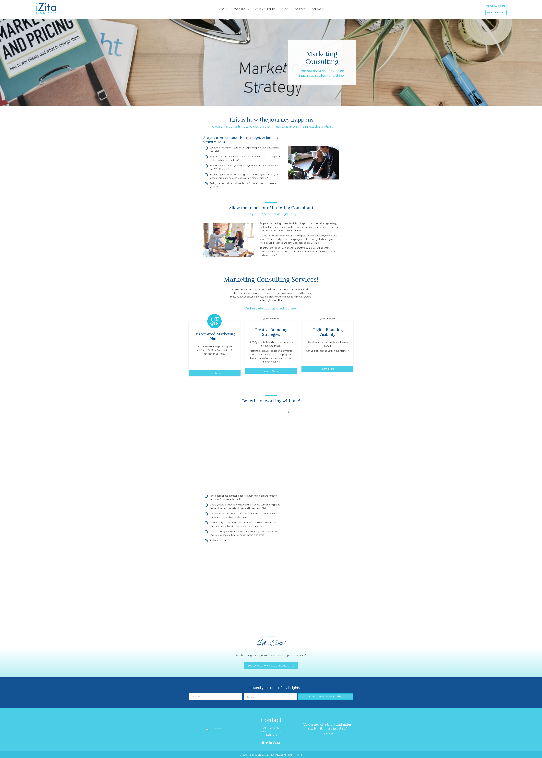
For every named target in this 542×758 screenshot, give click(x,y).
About (223, 9)
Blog (285, 9)
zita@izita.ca (271, 735)
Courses (300, 9)
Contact (317, 9)
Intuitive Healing (265, 9)
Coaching (239, 9)
